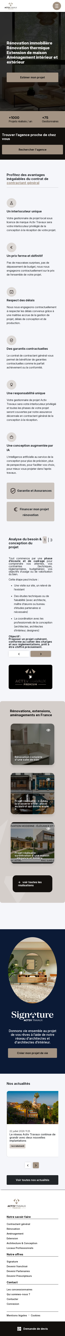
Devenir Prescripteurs (19, 1276)
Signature (12, 1261)
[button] (30, 677)
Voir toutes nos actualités (32, 1180)
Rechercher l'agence (32, 149)
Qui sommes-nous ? (18, 1294)
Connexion (13, 1303)
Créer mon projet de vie (32, 1053)
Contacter (12, 1299)
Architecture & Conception (22, 1243)
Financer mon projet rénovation (34, 512)
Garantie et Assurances (34, 490)
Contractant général (18, 1224)
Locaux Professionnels (20, 1248)
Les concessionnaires (19, 1289)
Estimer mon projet (32, 77)
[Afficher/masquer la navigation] (57, 6)
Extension (12, 1238)
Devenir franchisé (17, 1266)
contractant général (23, 183)
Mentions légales (17, 1315)
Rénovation (13, 1228)
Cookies (35, 1315)
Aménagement (15, 1233)
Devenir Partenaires (18, 1271)
